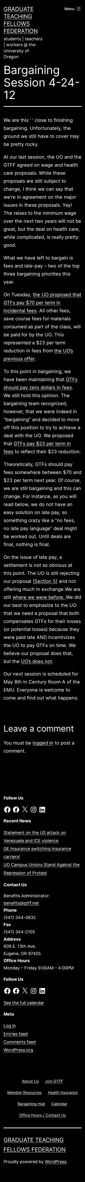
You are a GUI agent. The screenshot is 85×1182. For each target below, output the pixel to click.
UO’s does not (36, 661)
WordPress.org (18, 1049)
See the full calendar (24, 1002)
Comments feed (20, 1041)
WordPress (55, 1161)
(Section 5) (45, 581)
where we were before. (39, 597)
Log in (10, 1025)
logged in (43, 743)
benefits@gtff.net (21, 903)
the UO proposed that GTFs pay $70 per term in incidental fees (42, 302)
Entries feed (16, 1033)
